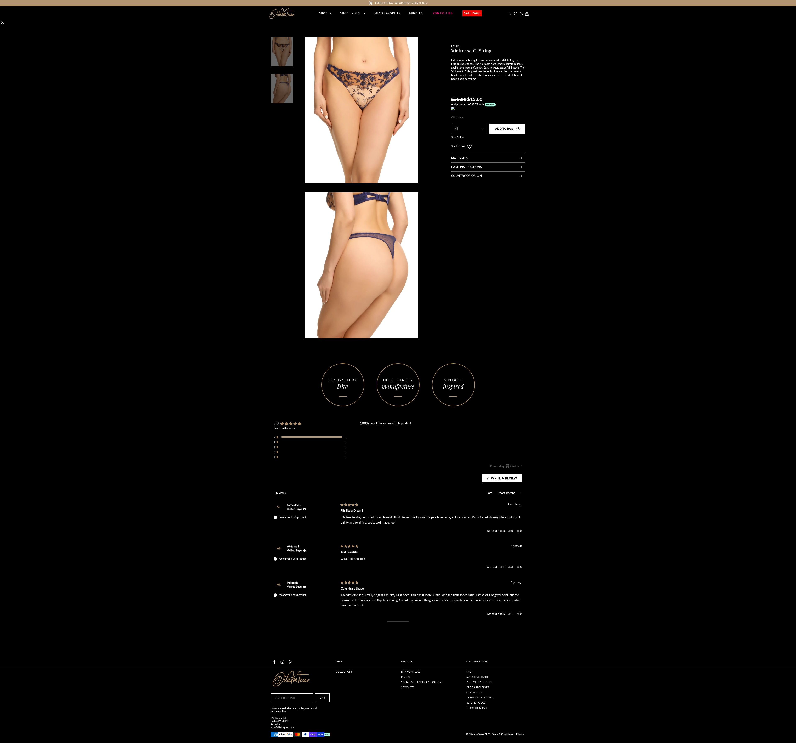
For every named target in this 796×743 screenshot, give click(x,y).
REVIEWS (406, 677)
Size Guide (457, 137)
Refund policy (475, 702)
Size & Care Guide (477, 677)
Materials (459, 158)
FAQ (468, 671)
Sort (490, 493)
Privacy (520, 734)
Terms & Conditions (479, 697)
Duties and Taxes (477, 687)
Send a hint (458, 146)
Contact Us (474, 692)
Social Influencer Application (421, 682)
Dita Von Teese (410, 671)
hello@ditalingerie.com (282, 727)
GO (322, 698)
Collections (344, 671)
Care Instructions (466, 167)
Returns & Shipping (478, 682)
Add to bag (504, 128)
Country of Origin (466, 176)
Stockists (407, 687)
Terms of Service (477, 708)
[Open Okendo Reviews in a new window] (506, 466)
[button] (310, 437)
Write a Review (506, 479)
